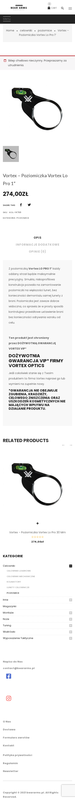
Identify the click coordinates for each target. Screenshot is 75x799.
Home (10, 30)
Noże (6, 619)
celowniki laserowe (19, 570)
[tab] (37, 238)
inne (5, 600)
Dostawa (9, 729)
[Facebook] (21, 205)
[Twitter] (29, 205)
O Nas (7, 721)
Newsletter (10, 771)
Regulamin (10, 763)
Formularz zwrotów (16, 737)
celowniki (26, 30)
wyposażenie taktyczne (18, 638)
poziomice (45, 30)
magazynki (9, 606)
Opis (38, 238)
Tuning (7, 625)
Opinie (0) (37, 251)
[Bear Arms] (8, 676)
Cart (53, 7)
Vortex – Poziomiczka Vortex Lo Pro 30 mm (37, 532)
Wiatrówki (9, 632)
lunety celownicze (18, 587)
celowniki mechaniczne (21, 576)
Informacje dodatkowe (37, 245)
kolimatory (14, 581)
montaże (8, 612)
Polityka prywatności (17, 755)
